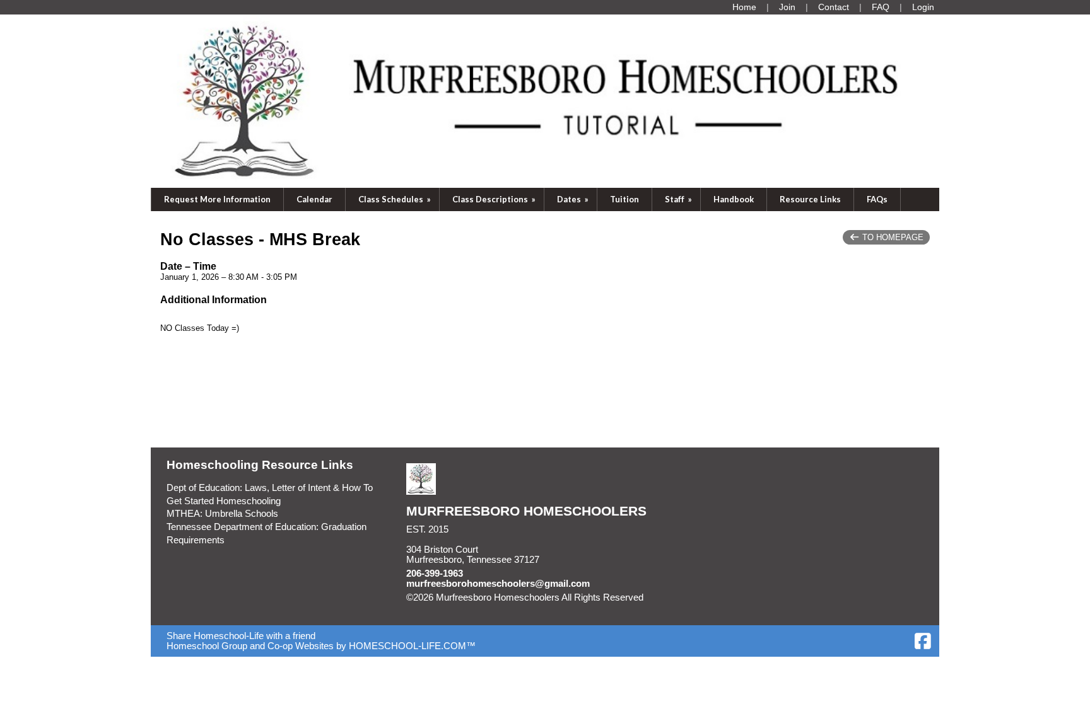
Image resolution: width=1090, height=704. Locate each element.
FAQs (877, 199)
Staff (679, 199)
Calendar (314, 199)
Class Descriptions (494, 199)
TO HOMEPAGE (891, 237)
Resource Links (810, 199)
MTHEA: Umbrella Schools (222, 514)
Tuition (624, 199)
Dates (573, 199)
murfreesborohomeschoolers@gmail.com (498, 584)
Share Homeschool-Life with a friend (241, 636)
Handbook (733, 199)
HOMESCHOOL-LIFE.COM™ (412, 646)
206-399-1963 (434, 573)
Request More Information (217, 199)
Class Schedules (395, 199)
